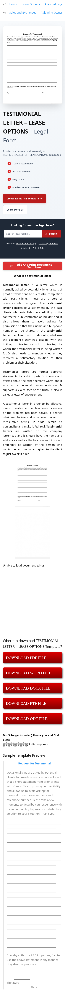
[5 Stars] (14, 744)
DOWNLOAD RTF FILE (26, 703)
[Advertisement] (32, 605)
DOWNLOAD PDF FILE (26, 657)
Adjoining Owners (52, 12)
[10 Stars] (26, 744)
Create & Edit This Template (24, 198)
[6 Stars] (16, 744)
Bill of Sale (38, 248)
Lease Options (31, 4)
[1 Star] (4, 744)
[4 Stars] (11, 744)
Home (13, 4)
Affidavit (25, 248)
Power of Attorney (26, 243)
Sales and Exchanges (22, 12)
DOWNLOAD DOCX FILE (28, 688)
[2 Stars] (6, 744)
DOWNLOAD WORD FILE (28, 672)
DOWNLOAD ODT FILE (26, 718)
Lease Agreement (48, 243)
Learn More (15, 209)
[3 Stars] (9, 744)
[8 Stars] (21, 744)
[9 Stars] (23, 744)
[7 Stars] (18, 744)
